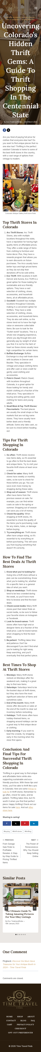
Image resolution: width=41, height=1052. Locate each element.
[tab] (16, 934)
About (31, 1016)
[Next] (34, 908)
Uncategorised (13, 19)
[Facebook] (4, 130)
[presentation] (20, 895)
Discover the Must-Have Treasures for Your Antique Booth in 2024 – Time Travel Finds (19, 964)
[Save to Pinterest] (25, 823)
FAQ (33, 1020)
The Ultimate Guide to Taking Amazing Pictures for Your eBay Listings (19, 914)
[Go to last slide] (6, 908)
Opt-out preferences (20, 1032)
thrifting (28, 831)
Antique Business (13, 17)
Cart (9, 1024)
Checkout (20, 1028)
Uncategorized (28, 19)
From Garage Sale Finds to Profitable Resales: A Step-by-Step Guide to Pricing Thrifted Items (10, 851)
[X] (8, 130)
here (18, 807)
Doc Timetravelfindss (14, 122)
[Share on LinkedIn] (34, 823)
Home (9, 1016)
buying (7, 831)
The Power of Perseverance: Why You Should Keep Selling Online (30, 848)
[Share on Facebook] (7, 823)
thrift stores (17, 831)
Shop (20, 1016)
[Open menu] (37, 8)
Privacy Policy (25, 1024)
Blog (23, 1020)
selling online (28, 17)
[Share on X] (16, 823)
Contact (11, 1020)
